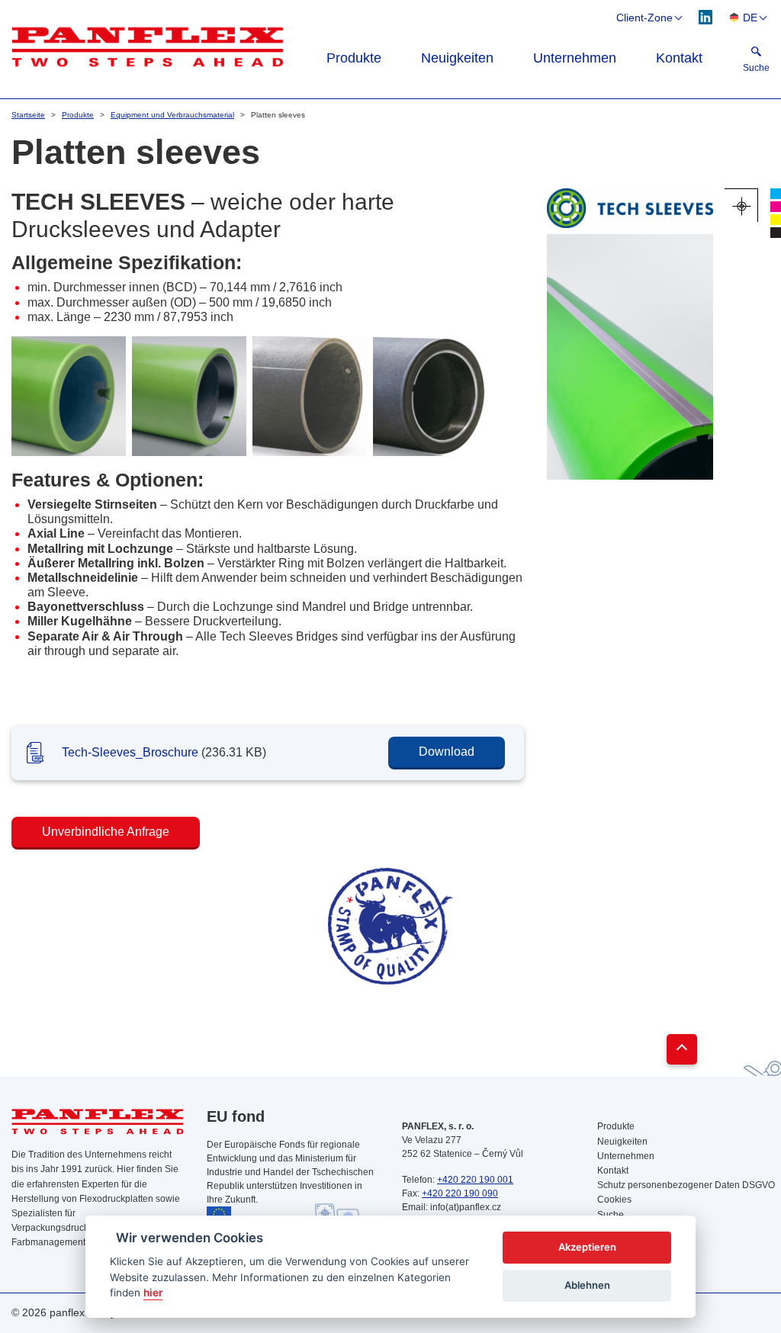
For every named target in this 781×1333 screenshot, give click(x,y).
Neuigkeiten (457, 58)
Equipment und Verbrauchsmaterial (172, 115)
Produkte (353, 58)
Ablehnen (587, 1285)
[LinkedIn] (705, 16)
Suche (610, 1214)
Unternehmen (574, 58)
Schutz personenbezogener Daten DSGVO (683, 1185)
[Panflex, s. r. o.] (147, 46)
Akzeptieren (587, 1247)
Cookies (614, 1199)
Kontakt (679, 58)
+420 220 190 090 (460, 1193)
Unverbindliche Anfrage (105, 831)
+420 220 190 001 (475, 1179)
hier (152, 1292)
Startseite (28, 115)
